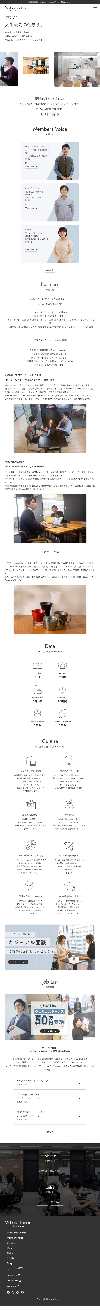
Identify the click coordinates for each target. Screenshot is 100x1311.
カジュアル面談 (15, 1268)
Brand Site (11, 1285)
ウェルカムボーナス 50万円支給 (49, 2)
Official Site (12, 1275)
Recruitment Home (16, 1232)
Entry (9, 1263)
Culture (10, 1253)
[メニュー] (95, 7)
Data (9, 1248)
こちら (72, 873)
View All (50, 270)
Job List (10, 1258)
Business (11, 1243)
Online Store (12, 1280)
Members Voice (15, 1237)
